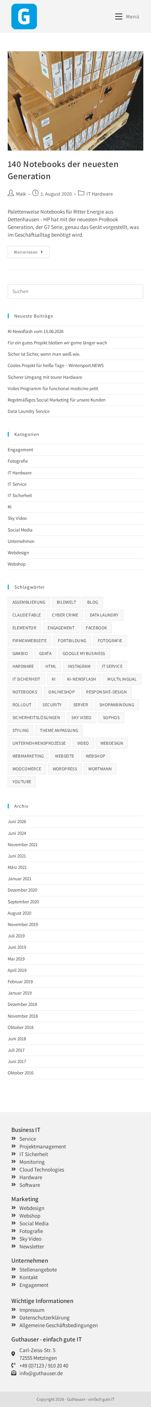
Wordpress (65, 768)
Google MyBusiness (84, 653)
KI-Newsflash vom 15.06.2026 (35, 331)
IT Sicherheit (20, 495)
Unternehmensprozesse (39, 743)
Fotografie (18, 461)
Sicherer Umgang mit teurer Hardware (45, 377)
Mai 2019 (16, 959)
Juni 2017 (17, 1061)
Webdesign (18, 552)
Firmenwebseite (29, 640)
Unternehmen (21, 541)
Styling (20, 730)
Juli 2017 (16, 1050)
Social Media (20, 530)
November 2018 (23, 1016)
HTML (51, 666)
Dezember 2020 (22, 890)
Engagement (20, 450)
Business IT (25, 1130)
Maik (21, 193)
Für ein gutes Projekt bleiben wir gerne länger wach (57, 343)
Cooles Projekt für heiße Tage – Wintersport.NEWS (56, 365)
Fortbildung (72, 640)
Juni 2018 (17, 1039)
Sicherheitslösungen (36, 717)
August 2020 (19, 913)
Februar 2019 (20, 981)
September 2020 (23, 902)
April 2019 (17, 970)
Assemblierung (28, 602)
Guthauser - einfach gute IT (46, 1339)
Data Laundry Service (28, 411)
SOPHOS (111, 717)
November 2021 (23, 844)
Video (83, 743)
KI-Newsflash (81, 679)
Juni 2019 (17, 947)
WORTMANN (100, 768)
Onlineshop (61, 692)
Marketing (24, 1199)
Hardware (23, 666)
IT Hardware (99, 193)
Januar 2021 (20, 878)
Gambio (20, 653)
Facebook (96, 627)
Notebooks (24, 692)
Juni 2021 (17, 856)
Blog (92, 602)
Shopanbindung (116, 704)
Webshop (17, 564)
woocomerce (26, 768)
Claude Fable (26, 615)
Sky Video (17, 518)
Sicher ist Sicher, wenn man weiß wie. (44, 354)
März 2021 (17, 867)
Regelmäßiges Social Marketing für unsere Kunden (57, 400)
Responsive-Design (106, 692)
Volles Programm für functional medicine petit (53, 388)
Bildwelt (66, 602)
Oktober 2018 (20, 1027)
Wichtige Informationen (42, 1301)
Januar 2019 (20, 993)
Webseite (64, 756)
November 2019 (23, 924)
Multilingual (122, 679)
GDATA (45, 653)
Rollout (22, 704)
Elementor (24, 627)
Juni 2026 (17, 821)
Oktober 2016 (20, 1073)
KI (9, 507)
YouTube (22, 781)
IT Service (17, 484)
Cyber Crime (65, 615)
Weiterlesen (31, 250)
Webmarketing (28, 756)
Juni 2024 (17, 833)
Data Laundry (104, 615)
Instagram (79, 666)
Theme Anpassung (59, 730)
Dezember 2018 (22, 1004)
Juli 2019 (16, 936)
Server (80, 704)
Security (52, 704)
